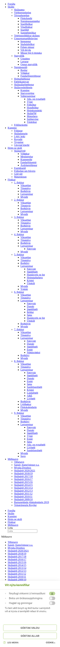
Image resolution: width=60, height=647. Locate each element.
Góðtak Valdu (30, 627)
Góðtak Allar (30, 635)
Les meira (13, 642)
